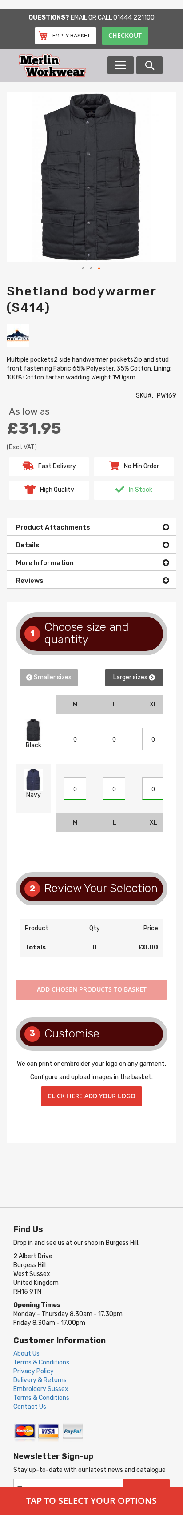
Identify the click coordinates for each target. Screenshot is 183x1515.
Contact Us (29, 1407)
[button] (84, 268)
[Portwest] (18, 335)
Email (79, 17)
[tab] (91, 526)
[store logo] (62, 65)
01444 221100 (134, 17)
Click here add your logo (91, 1096)
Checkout (125, 35)
